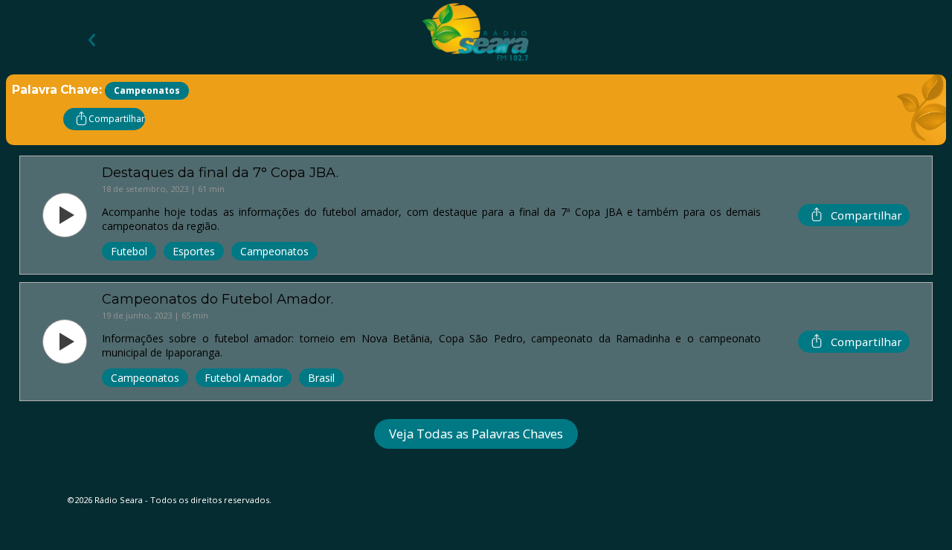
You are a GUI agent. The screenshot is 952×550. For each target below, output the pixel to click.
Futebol (129, 251)
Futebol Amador (244, 378)
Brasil (321, 378)
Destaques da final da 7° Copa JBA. (220, 172)
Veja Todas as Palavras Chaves (476, 433)
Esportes (194, 251)
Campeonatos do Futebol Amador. (217, 298)
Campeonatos (274, 251)
